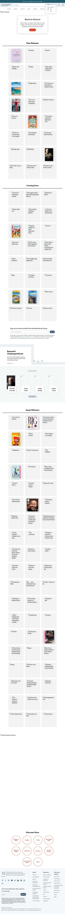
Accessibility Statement (35, 892)
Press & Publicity (36, 900)
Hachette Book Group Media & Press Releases (35, 897)
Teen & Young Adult (27, 861)
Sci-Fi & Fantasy (49, 851)
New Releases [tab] (32, 43)
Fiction (38, 840)
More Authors (32, 396)
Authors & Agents (47, 874)
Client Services (46, 877)
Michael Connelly (12, 389)
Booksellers (45, 901)
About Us (42, 9)
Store (29, 9)
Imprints (35, 9)
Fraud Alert (56, 892)
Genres (9, 9)
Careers (44, 890)
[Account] (59, 5)
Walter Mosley (40, 389)
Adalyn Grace (54, 389)
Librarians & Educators (45, 879)
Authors (16, 9)
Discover (23, 9)
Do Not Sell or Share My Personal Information (58, 887)
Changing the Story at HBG (36, 889)
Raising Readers (46, 898)
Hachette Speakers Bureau (47, 887)
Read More (32, 30)
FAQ (44, 894)
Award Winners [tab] (32, 410)
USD (51, 9)
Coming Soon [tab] (32, 185)
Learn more (9, 363)
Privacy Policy (57, 878)
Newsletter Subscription (35, 882)
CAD (51, 11)
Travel (38, 861)
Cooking (27, 840)
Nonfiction (27, 851)
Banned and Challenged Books (36, 885)
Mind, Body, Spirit (49, 840)
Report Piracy (57, 890)
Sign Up (52, 331)
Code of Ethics (57, 883)
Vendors (45, 896)
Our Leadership (35, 877)
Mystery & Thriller (16, 851)
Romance (38, 851)
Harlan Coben (26, 389)
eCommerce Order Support (47, 883)
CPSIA (55, 894)
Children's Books (16, 840)
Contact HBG (46, 892)
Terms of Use (56, 876)
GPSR (55, 897)
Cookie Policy (57, 881)
